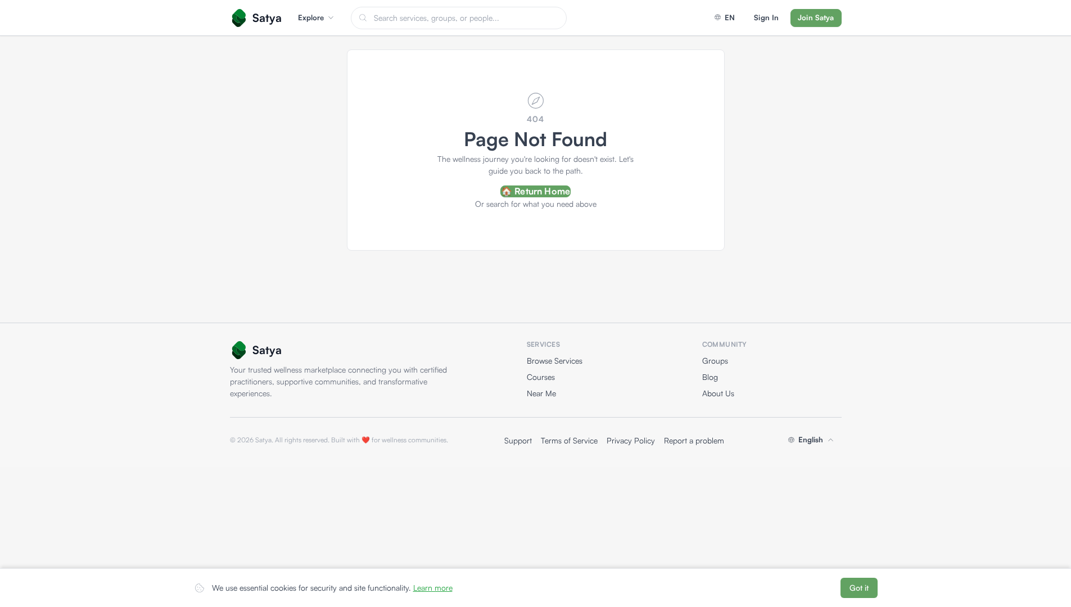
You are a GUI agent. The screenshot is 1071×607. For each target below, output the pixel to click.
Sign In (766, 17)
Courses (541, 377)
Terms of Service (569, 440)
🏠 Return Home (535, 191)
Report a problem (694, 440)
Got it (859, 587)
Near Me (541, 393)
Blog (710, 377)
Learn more (433, 587)
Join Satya (816, 17)
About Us (718, 393)
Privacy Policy (631, 440)
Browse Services (554, 360)
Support (518, 440)
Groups (715, 360)
